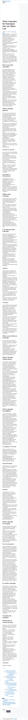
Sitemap (15, 718)
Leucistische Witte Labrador (11, 677)
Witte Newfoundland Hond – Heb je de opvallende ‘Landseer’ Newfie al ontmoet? (9, 703)
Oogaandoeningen (12, 687)
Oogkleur (11, 678)
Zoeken (4, 709)
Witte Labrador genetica (10, 671)
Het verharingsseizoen (13, 690)
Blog (5, 698)
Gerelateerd (12, 696)
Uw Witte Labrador (9, 691)
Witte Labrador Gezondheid (11, 684)
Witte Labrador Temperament (11, 682)
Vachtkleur (11, 679)
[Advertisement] (9, 12)
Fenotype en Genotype (13, 672)
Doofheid (11, 688)
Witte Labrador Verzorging (11, 689)
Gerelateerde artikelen (10, 692)
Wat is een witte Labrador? (11, 670)
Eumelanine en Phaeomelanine (11, 674)
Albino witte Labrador (10, 676)
